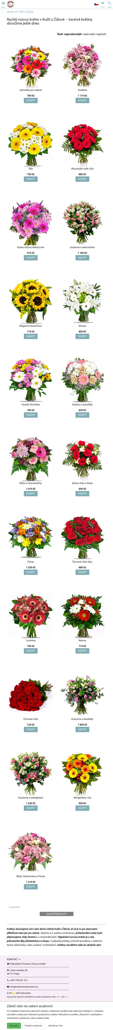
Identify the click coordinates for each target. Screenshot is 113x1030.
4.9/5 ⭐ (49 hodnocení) (19, 993)
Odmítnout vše (55, 1025)
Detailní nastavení (33, 1025)
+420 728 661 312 (18, 980)
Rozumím (14, 1025)
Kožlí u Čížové (26, 11)
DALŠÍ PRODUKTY (57, 913)
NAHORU (14, 907)
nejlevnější (89, 34)
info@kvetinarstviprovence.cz (23, 986)
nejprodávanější (72, 34)
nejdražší (101, 34)
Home (10, 11)
